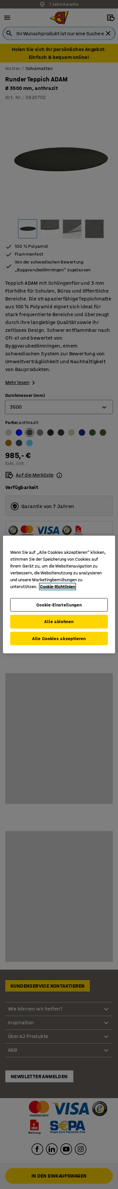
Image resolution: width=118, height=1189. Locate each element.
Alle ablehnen (58, 621)
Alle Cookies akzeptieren (59, 638)
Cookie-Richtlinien (57, 586)
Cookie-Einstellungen (59, 604)
